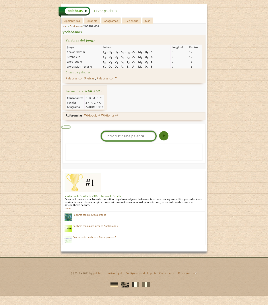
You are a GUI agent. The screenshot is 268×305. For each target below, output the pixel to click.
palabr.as (98, 273)
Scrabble (92, 21)
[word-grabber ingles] (124, 284)
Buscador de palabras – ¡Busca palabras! (94, 237)
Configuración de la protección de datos (150, 273)
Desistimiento (186, 273)
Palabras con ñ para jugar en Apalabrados (95, 226)
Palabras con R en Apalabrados (89, 214)
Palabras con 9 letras (80, 78)
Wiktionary (108, 115)
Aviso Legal (115, 273)
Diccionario (131, 21)
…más (68, 208)
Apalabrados (72, 21)
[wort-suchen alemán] (113, 284)
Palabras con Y (107, 78)
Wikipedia (91, 115)
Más (147, 21)
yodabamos (72, 32)
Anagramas (111, 21)
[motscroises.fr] (134, 284)
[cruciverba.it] (145, 284)
